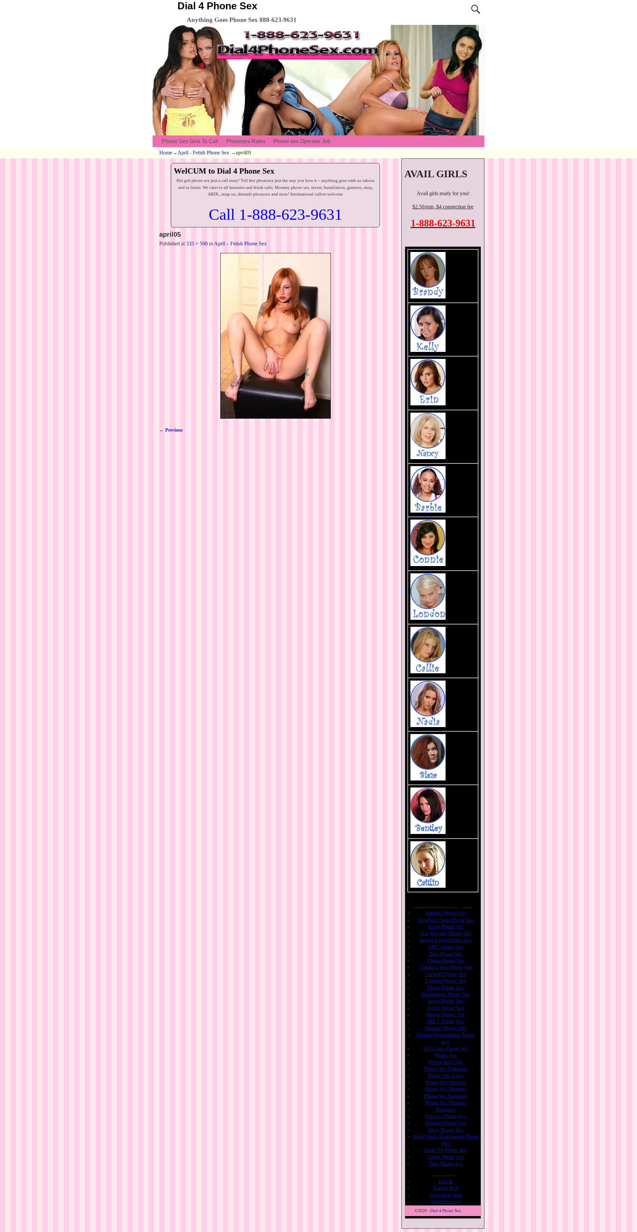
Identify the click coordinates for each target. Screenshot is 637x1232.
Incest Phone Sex (446, 1001)
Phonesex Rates (245, 141)
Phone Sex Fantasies (445, 1069)
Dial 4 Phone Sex (217, 5)
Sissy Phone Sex (445, 1130)
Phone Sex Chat (445, 1062)
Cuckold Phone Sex (445, 974)
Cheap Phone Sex (445, 960)
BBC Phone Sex (445, 947)
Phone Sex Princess (445, 1103)
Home (165, 152)
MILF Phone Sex (445, 1021)
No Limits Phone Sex (445, 1048)
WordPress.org (445, 1201)
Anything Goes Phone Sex (446, 920)
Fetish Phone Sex (445, 988)
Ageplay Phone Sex (445, 913)
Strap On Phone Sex (445, 1150)
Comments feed (445, 1195)
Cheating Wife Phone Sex (446, 967)
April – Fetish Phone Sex (240, 243)
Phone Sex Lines (445, 1076)
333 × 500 (197, 243)
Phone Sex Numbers (445, 1096)
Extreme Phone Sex (445, 981)
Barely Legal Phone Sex (445, 940)
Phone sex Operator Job (301, 141)
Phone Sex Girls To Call (190, 141)
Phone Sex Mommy (445, 1089)
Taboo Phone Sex (445, 1157)
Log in (446, 1181)
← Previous (170, 430)
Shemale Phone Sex (445, 1123)
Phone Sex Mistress (445, 1082)
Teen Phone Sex (446, 1164)
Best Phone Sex (445, 954)
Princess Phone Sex (445, 1116)
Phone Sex (445, 1055)
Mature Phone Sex (445, 1015)
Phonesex (446, 1109)
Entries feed (445, 1188)
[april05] (275, 336)
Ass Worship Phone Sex (445, 933)
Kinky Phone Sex (445, 1008)
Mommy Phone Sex (445, 1028)
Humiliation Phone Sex (445, 994)
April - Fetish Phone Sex (203, 152)
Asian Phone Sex (446, 927)
